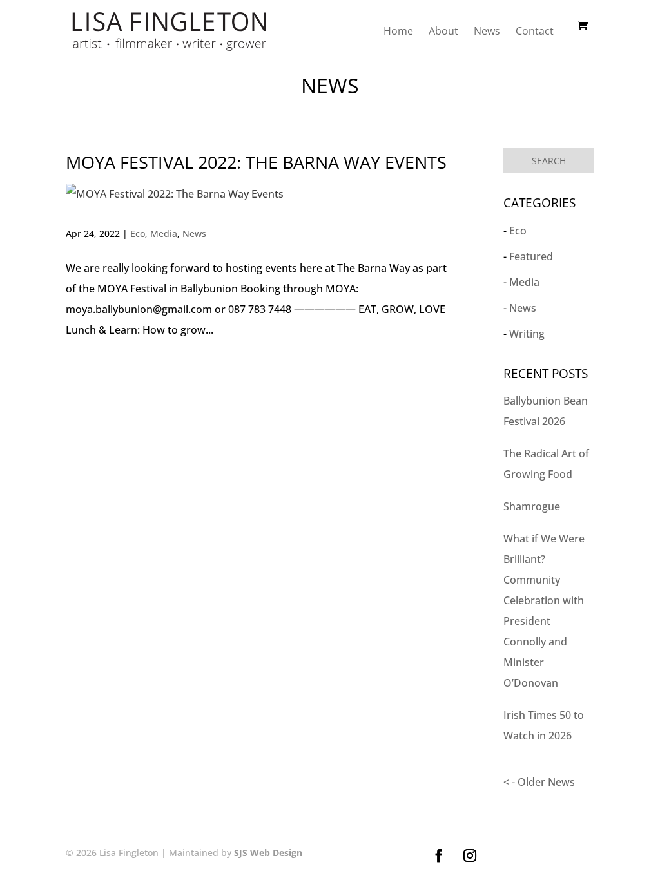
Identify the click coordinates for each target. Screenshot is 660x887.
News (487, 31)
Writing (527, 334)
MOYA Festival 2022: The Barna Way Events (256, 162)
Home (398, 31)
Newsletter (553, 857)
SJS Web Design (268, 852)
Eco (137, 233)
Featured (531, 256)
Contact (535, 31)
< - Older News (539, 782)
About (443, 31)
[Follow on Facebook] (439, 855)
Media (163, 233)
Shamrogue (531, 506)
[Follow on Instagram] (470, 855)
